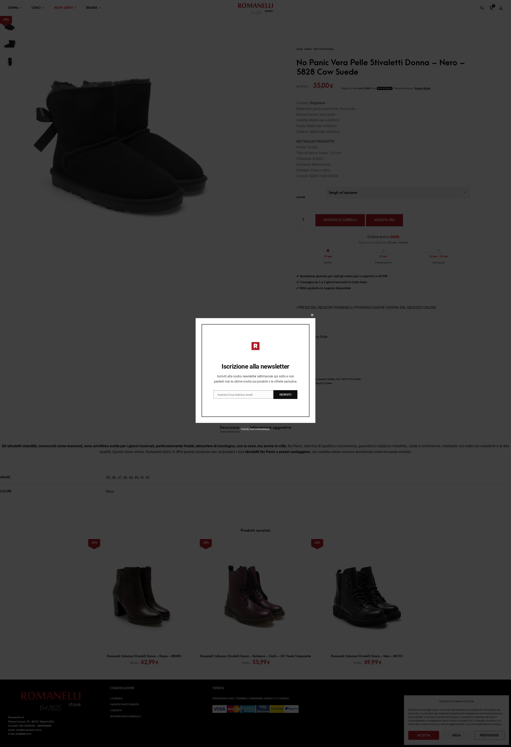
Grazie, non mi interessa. (255, 429)
